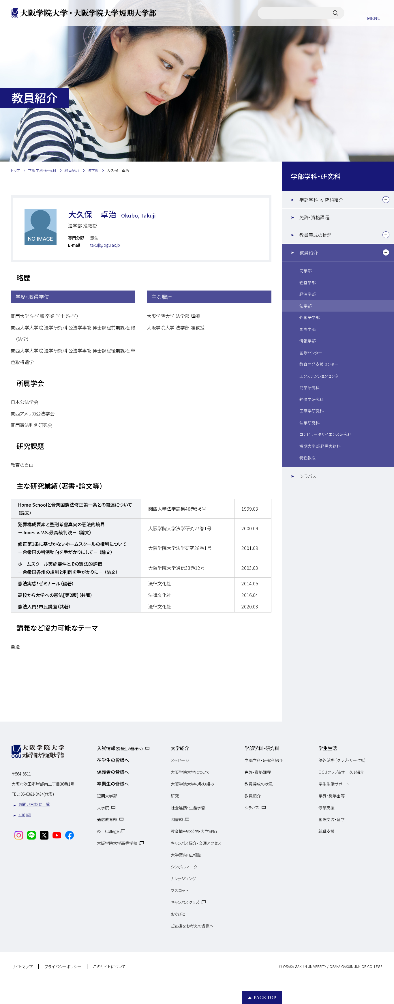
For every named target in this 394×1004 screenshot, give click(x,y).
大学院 (103, 807)
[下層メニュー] (386, 199)
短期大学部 (107, 796)
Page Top (265, 997)
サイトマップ (22, 966)
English (24, 814)
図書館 (177, 819)
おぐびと (178, 914)
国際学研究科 (311, 411)
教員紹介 (308, 252)
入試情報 (120, 748)
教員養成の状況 (315, 234)
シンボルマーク (184, 867)
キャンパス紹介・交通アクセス (196, 843)
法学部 (305, 306)
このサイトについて (109, 966)
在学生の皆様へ (113, 759)
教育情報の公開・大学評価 (194, 831)
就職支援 (326, 831)
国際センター (310, 352)
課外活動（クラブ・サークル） (342, 760)
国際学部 (307, 329)
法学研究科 (309, 423)
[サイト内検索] (335, 13)
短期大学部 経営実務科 (320, 446)
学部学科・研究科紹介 (321, 199)
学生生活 (327, 748)
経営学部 (307, 282)
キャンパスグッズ (185, 902)
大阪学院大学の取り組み (192, 784)
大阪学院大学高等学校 (117, 843)
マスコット (179, 890)
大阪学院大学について (190, 772)
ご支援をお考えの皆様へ (192, 926)
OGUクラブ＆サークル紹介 (341, 772)
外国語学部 (309, 317)
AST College (108, 831)
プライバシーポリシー (62, 966)
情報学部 (307, 341)
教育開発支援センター (318, 364)
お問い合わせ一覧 (34, 804)
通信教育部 (107, 819)
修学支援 (326, 807)
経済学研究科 (311, 399)
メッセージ (180, 760)
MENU (374, 18)
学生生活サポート (333, 784)
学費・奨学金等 (331, 796)
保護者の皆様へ (113, 771)
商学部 (305, 271)
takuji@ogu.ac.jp (105, 245)
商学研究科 (309, 387)
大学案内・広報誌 (186, 855)
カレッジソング (183, 878)
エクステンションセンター (320, 376)
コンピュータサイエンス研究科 (325, 434)
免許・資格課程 (314, 217)
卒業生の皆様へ (113, 783)
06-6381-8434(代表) (37, 794)
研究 (175, 796)
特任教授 (307, 457)
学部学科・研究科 (316, 176)
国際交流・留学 (331, 819)
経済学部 (307, 294)
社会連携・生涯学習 (188, 807)
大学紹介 (180, 748)
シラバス (307, 476)
